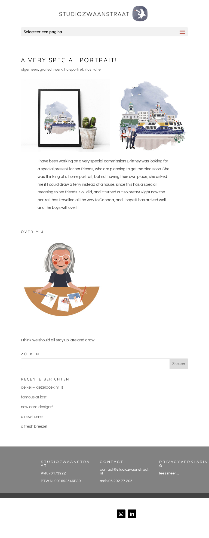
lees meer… (169, 473)
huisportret (73, 69)
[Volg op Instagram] (121, 513)
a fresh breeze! (34, 426)
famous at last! (34, 397)
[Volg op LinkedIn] (132, 513)
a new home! (32, 417)
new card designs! (37, 407)
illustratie (93, 69)
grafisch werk (51, 69)
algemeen (29, 69)
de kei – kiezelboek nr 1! (42, 387)
